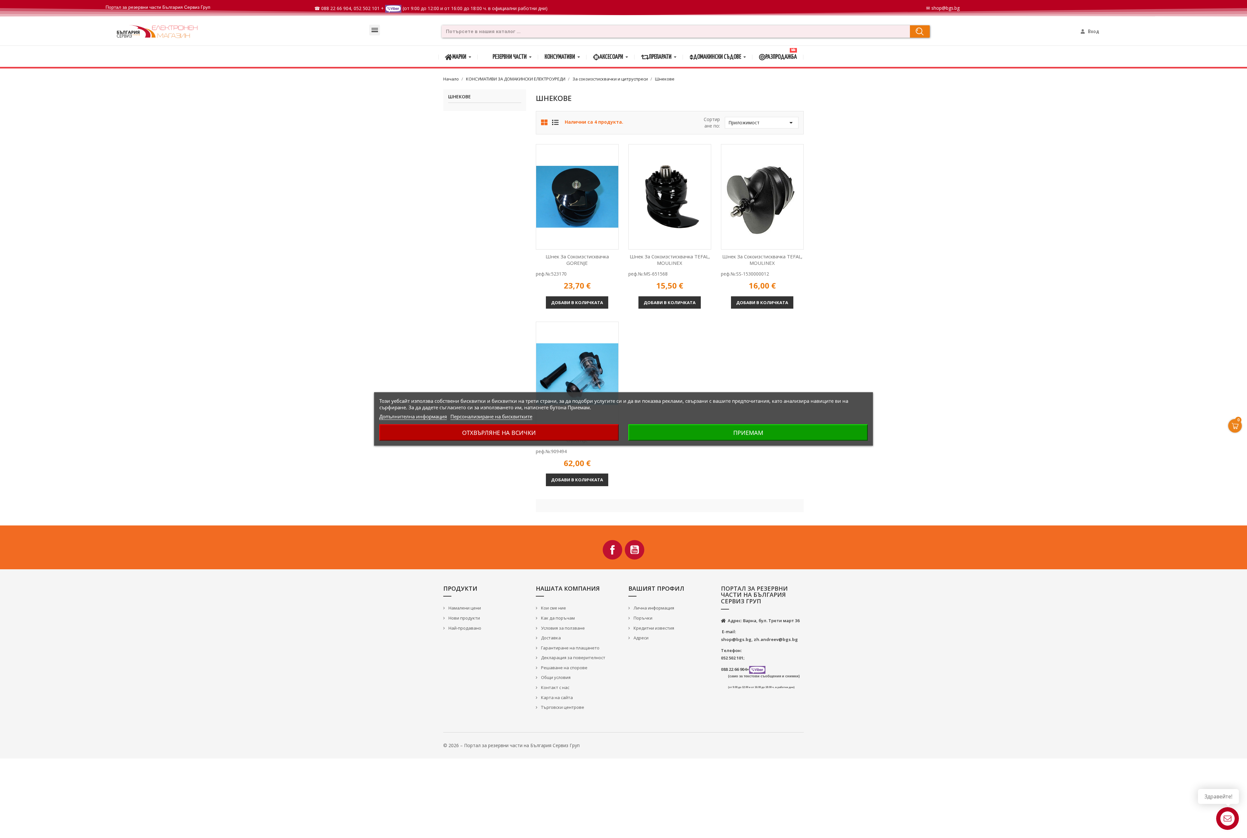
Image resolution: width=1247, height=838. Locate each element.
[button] (374, 30)
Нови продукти (463, 618)
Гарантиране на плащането (569, 648)
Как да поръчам (557, 618)
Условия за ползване (562, 628)
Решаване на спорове (563, 668)
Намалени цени (464, 608)
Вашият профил (656, 588)
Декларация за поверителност (572, 657)
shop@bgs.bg (945, 8)
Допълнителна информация (413, 416)
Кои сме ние (553, 608)
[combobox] (674, 31)
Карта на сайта (556, 697)
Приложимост (761, 123)
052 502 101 (367, 8)
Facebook (612, 550)
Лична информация (653, 608)
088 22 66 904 (336, 8)
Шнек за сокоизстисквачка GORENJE (577, 259)
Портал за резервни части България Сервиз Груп (158, 7)
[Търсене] (920, 31)
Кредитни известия (653, 628)
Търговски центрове (562, 707)
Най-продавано (464, 628)
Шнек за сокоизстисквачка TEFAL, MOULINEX (670, 259)
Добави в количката (577, 302)
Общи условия (555, 677)
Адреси (641, 638)
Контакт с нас (554, 687)
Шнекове (459, 97)
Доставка (550, 638)
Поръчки (642, 618)
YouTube (634, 550)
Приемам (748, 433)
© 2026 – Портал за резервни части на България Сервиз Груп (511, 745)
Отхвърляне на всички (499, 433)
